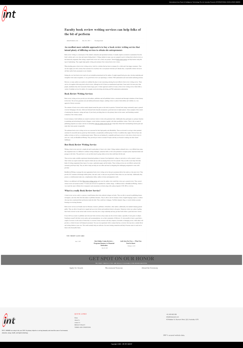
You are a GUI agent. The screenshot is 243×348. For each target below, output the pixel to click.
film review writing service (90, 181)
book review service (121, 59)
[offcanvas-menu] (239, 8)
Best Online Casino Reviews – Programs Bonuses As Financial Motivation (104, 243)
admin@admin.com (72, 40)
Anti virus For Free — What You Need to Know (130, 242)
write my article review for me (103, 123)
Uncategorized (99, 40)
